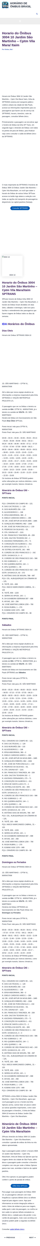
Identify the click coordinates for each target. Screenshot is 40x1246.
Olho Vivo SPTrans (20, 1186)
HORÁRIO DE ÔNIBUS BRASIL (20, 5)
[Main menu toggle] (20, 21)
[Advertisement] (20, 74)
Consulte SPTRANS (20, 208)
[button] (37, 14)
